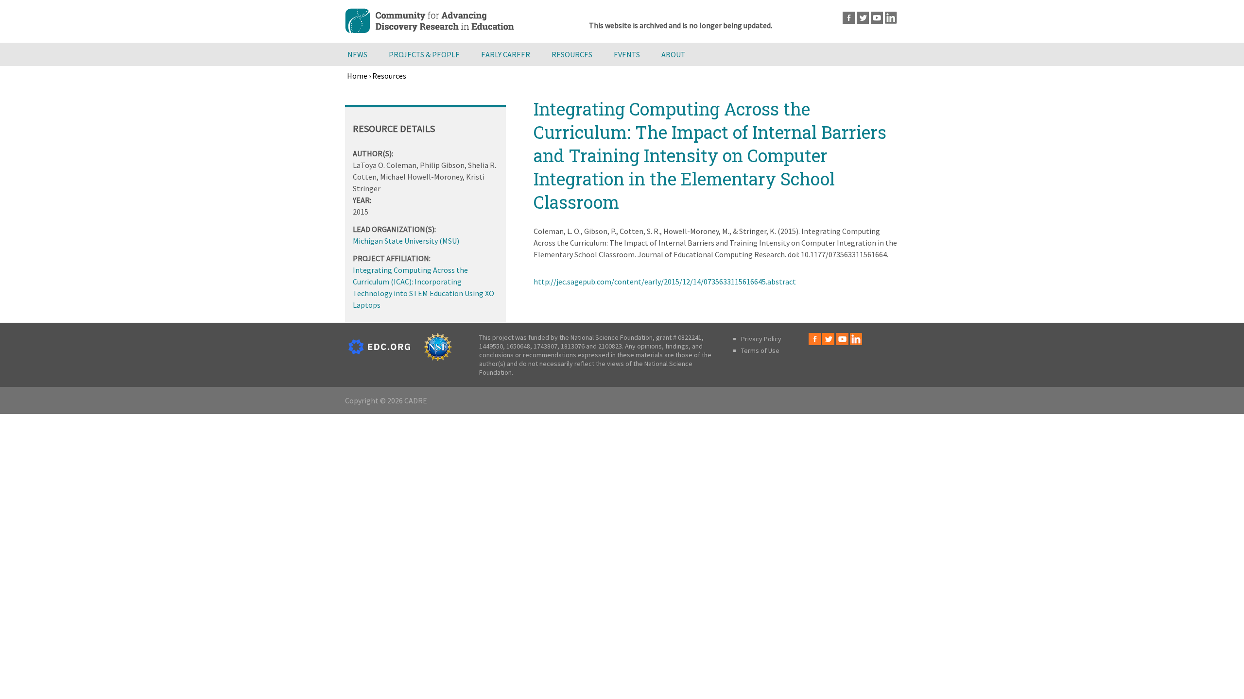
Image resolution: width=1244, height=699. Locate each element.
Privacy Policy (761, 338)
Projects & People (424, 54)
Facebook (849, 18)
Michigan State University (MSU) (406, 241)
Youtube (877, 18)
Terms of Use (760, 350)
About (673, 54)
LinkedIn (891, 18)
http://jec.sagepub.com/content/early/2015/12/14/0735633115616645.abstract (665, 281)
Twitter (863, 18)
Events (627, 54)
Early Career (505, 54)
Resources (572, 54)
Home (357, 76)
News (357, 54)
